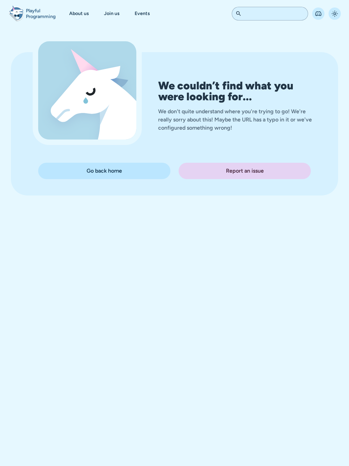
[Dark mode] (329, 14)
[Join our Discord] (313, 14)
